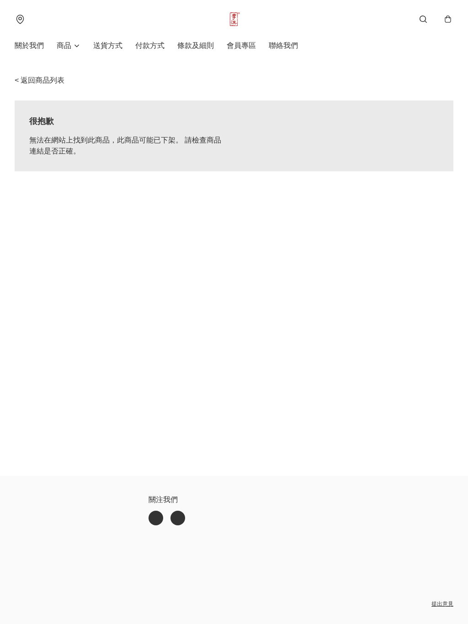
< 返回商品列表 (39, 80)
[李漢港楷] (234, 19)
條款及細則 (195, 45)
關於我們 (29, 45)
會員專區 (241, 45)
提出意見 (442, 604)
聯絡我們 (283, 45)
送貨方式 (107, 45)
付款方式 (150, 45)
